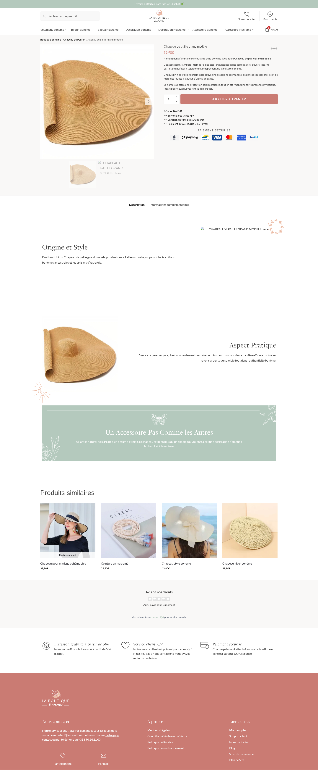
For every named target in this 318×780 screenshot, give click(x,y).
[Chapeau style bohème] (189, 530)
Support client (238, 736)
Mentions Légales (158, 730)
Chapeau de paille (244, 58)
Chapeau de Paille (73, 39)
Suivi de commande (241, 754)
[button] (176, 96)
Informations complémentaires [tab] (169, 204)
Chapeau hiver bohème (237, 563)
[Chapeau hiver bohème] (250, 530)
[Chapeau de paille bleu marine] (276, 48)
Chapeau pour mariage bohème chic (63, 563)
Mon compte (270, 19)
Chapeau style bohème (176, 563)
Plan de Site (236, 760)
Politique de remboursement (165, 748)
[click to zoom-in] (97, 101)
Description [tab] (137, 204)
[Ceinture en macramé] (128, 530)
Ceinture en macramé (114, 563)
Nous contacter (247, 19)
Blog (232, 748)
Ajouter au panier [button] (128, 576)
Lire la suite (67, 576)
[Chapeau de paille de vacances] (272, 48)
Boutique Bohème (50, 39)
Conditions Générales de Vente (167, 736)
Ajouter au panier (229, 99)
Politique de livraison (160, 742)
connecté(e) (157, 617)
